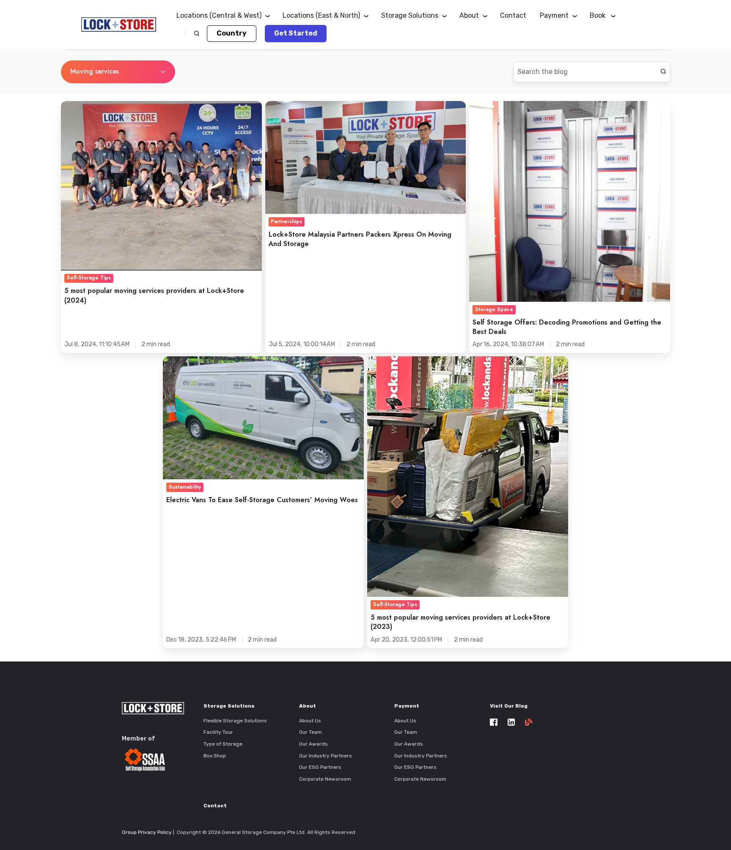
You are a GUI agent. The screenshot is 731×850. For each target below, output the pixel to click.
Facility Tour (218, 732)
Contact (215, 806)
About (307, 706)
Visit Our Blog (509, 706)
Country (232, 33)
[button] (196, 33)
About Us (310, 721)
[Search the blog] (663, 71)
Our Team (310, 732)
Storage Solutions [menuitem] (409, 15)
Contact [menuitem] (513, 15)
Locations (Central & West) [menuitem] (218, 15)
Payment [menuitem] (554, 15)
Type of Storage (222, 744)
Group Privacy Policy (147, 832)
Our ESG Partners (320, 767)
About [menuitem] (469, 15)
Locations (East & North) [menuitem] (321, 15)
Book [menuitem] (598, 15)
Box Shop (214, 756)
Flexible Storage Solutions (235, 721)
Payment (406, 706)
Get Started (295, 33)
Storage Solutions (229, 706)
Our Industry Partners (325, 756)
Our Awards (313, 744)
